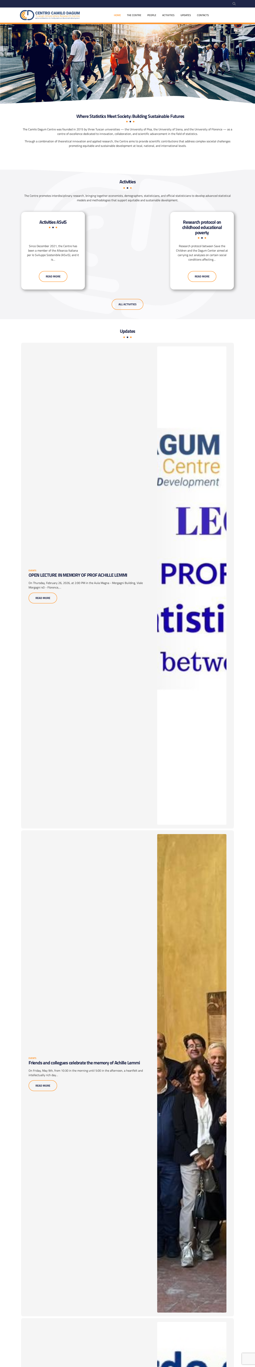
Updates (186, 15)
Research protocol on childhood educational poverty (202, 227)
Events (32, 570)
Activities (168, 15)
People (151, 15)
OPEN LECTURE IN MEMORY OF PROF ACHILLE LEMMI (78, 575)
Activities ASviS (53, 222)
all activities (127, 304)
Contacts (203, 15)
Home (117, 15)
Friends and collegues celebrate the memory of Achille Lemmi (84, 1062)
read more (53, 276)
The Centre (134, 15)
